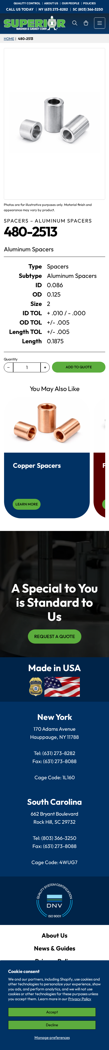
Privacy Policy (79, 998)
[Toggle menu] (99, 23)
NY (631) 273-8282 (53, 9)
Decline (52, 1024)
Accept (52, 1012)
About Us (54, 935)
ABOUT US (51, 3)
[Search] (74, 23)
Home (9, 38)
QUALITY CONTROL (27, 3)
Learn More (26, 504)
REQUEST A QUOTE (54, 636)
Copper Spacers (37, 465)
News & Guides (54, 948)
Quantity (10, 359)
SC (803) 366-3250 (88, 9)
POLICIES (89, 3)
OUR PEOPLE (71, 3)
